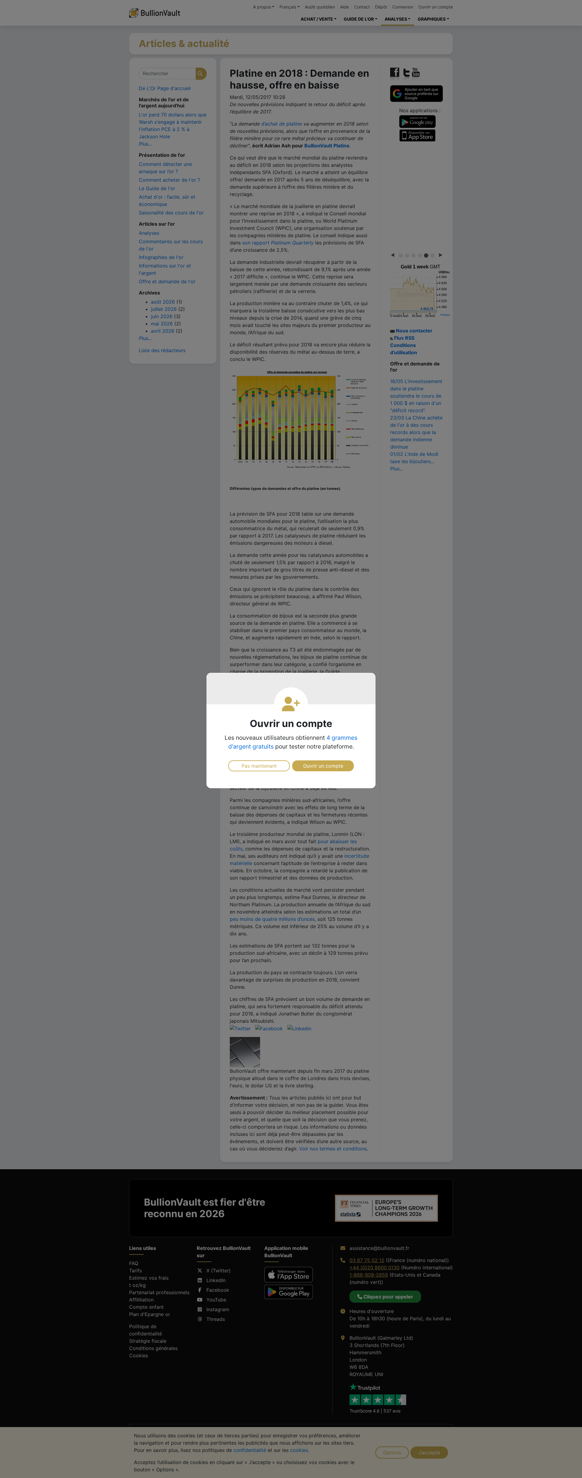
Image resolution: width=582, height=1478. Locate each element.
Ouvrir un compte (323, 766)
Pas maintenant (259, 766)
